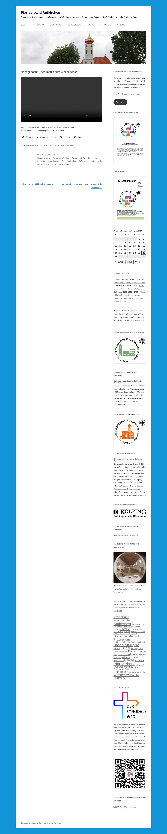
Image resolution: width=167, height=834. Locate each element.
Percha (129, 660)
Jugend (134, 645)
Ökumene (120, 678)
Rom (136, 667)
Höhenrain (121, 645)
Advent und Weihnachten (123, 618)
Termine (90, 25)
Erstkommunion (133, 627)
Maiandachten (124, 655)
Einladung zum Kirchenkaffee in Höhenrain (128, 382)
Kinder (125, 648)
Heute (130, 262)
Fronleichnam (124, 634)
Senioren (129, 669)
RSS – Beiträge (129, 807)
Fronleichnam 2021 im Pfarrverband (37, 184)
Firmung (128, 631)
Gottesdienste (74, 25)
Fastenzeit (118, 631)
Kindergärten (56, 25)
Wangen (120, 675)
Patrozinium (119, 661)
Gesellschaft (133, 634)
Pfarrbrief (139, 660)
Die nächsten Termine (122, 273)
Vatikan (132, 672)
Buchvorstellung (120, 627)
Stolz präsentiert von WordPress (50, 823)
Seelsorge (119, 669)
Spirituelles (121, 672)
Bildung (141, 625)
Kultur (115, 655)
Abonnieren (120, 102)
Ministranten (138, 654)
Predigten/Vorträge (123, 666)
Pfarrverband (37, 25)
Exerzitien (117, 629)
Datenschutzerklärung (29, 823)
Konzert (142, 651)
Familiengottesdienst (136, 629)
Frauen (117, 634)
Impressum (121, 25)
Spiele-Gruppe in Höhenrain (126, 535)
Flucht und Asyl (138, 632)
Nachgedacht (122, 657)
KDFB (117, 648)
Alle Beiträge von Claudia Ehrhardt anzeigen (55, 164)
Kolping (133, 651)
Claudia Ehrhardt (59, 145)
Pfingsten (140, 665)
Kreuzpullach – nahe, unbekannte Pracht (129, 460)
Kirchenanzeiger (138, 320)
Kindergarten (137, 648)
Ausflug (135, 624)
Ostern (134, 657)
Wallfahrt (141, 672)
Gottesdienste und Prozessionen (126, 638)
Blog (23, 25)
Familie (125, 629)
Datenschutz (105, 25)
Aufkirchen (122, 624)
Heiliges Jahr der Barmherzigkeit (129, 642)
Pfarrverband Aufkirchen (40, 13)
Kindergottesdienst (121, 652)
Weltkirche (132, 675)
